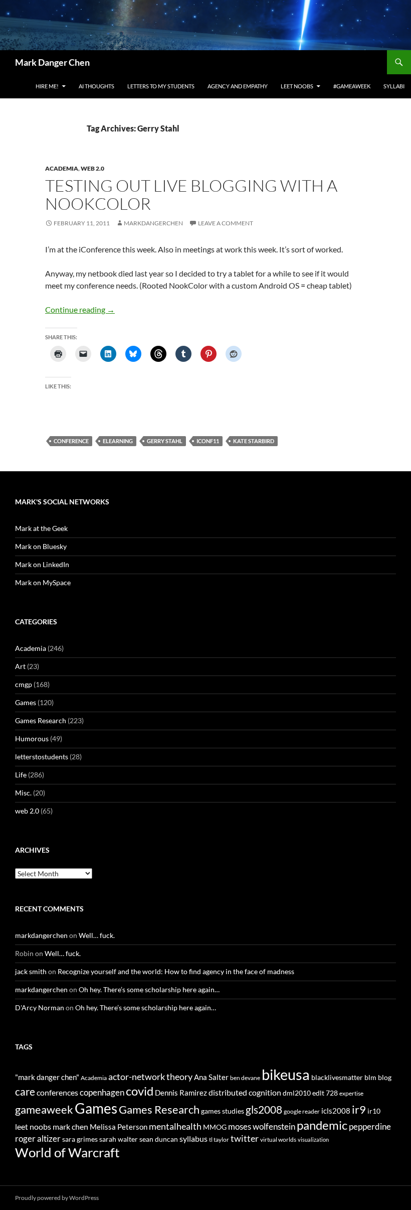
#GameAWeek (351, 86)
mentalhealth (175, 1126)
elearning (118, 441)
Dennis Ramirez (181, 1092)
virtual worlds (278, 1139)
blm (370, 1077)
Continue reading (80, 309)
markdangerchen (153, 223)
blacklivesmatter (337, 1077)
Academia (61, 168)
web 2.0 (92, 168)
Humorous (32, 738)
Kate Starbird (253, 441)
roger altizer (38, 1138)
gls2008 (264, 1109)
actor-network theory (150, 1076)
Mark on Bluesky (41, 546)
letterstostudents (41, 756)
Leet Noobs (297, 86)
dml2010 (297, 1093)
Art (20, 666)
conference (71, 441)
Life (21, 774)
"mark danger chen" (47, 1077)
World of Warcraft (67, 1152)
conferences (57, 1092)
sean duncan (158, 1139)
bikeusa (286, 1074)
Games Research (40, 720)
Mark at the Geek (41, 528)
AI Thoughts (96, 86)
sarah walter (118, 1139)
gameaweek (44, 1109)
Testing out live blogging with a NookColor (191, 194)
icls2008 (335, 1110)
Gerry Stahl (164, 441)
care (25, 1091)
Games (25, 702)
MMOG (215, 1127)
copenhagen (102, 1092)
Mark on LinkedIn (42, 564)
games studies (222, 1111)
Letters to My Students (160, 86)
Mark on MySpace (43, 582)
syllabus (193, 1138)
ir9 (359, 1109)
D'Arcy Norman (39, 1007)
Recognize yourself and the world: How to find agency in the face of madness (176, 971)
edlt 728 (325, 1093)
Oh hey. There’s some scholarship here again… (149, 989)
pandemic (322, 1125)
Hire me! (47, 86)
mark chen (70, 1126)
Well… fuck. (97, 935)
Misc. (23, 792)
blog (384, 1077)
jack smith (31, 971)
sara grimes (80, 1139)
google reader (302, 1111)
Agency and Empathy (238, 86)
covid (139, 1091)
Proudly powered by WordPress (57, 1197)
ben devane (245, 1078)
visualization (313, 1139)
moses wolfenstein (261, 1126)
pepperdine (370, 1126)
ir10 (373, 1111)
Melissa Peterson (118, 1126)
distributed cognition (245, 1092)
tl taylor (219, 1139)
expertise (351, 1093)
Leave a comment (225, 223)
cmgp (23, 684)
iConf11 (207, 441)
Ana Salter (211, 1077)
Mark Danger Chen (52, 62)
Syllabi (393, 86)
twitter (245, 1138)
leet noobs (33, 1126)
